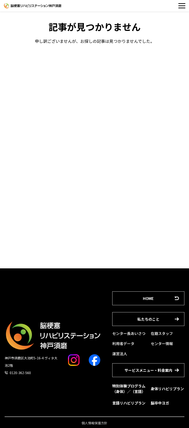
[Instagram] (74, 360)
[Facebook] (94, 360)
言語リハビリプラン (128, 403)
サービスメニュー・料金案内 (148, 370)
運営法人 (119, 353)
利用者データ (123, 343)
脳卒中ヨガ (160, 403)
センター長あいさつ (128, 333)
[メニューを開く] (181, 5)
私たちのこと (148, 319)
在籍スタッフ (162, 333)
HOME (148, 298)
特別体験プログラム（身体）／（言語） (128, 388)
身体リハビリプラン (167, 388)
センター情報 (162, 343)
